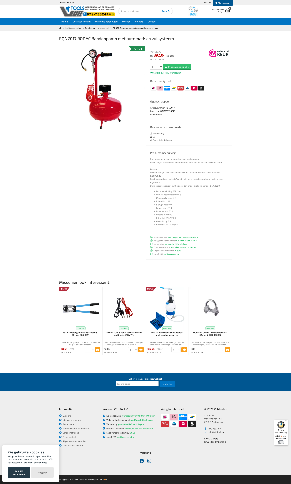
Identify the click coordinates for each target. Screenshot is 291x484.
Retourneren (68, 424)
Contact (207, 2)
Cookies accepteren (19, 472)
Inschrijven (167, 384)
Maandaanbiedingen (106, 21)
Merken (126, 21)
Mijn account (223, 3)
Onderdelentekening (162, 140)
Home (64, 21)
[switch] (281, 442)
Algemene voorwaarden (74, 441)
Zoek (164, 11)
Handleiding (158, 133)
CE (153, 136)
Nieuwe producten (71, 420)
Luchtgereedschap (73, 28)
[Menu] (286, 421)
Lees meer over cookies (35, 462)
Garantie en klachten (72, 445)
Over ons (66, 415)
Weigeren (42, 472)
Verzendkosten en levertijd (75, 428)
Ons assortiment (81, 21)
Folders (139, 21)
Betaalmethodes (70, 432)
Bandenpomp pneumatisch (97, 28)
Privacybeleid (69, 437)
